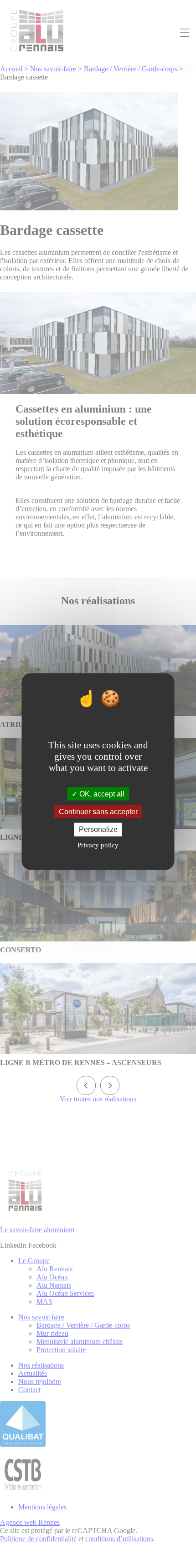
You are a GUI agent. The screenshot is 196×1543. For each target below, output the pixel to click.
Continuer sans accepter (98, 812)
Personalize (98, 829)
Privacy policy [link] (98, 844)
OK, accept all (100, 794)
